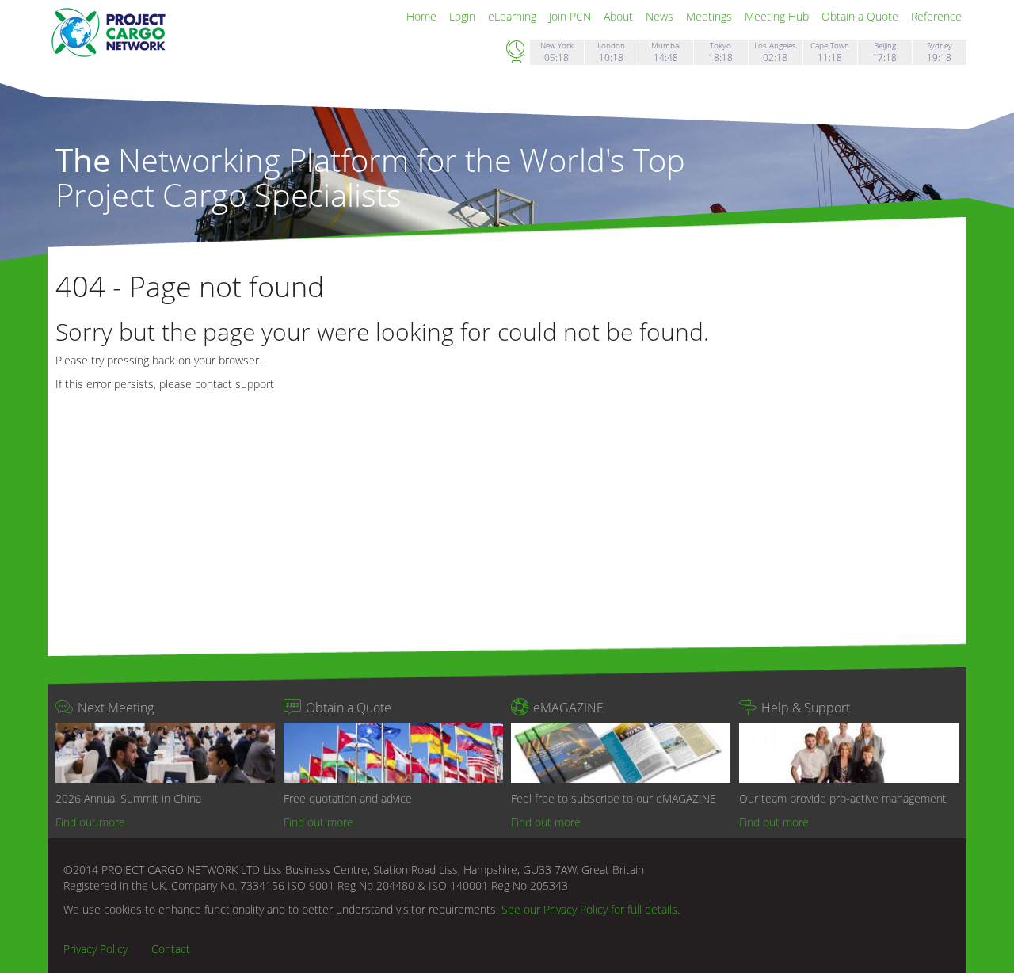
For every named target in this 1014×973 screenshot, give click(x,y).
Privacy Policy (95, 948)
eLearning (513, 16)
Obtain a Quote (861, 16)
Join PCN (571, 16)
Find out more (90, 822)
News (661, 16)
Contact (170, 948)
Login (463, 16)
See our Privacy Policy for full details (589, 909)
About (620, 16)
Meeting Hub (778, 16)
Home (423, 16)
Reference (936, 16)
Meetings (710, 16)
